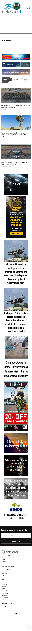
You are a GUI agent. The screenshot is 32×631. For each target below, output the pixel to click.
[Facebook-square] (2, 606)
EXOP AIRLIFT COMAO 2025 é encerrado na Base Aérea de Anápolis (15, 106)
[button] (27, 8)
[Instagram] (9, 606)
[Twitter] (6, 606)
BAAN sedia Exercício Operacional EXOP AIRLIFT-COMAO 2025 (14, 163)
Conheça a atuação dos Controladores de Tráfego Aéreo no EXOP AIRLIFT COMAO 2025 (14, 134)
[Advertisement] (16, 23)
